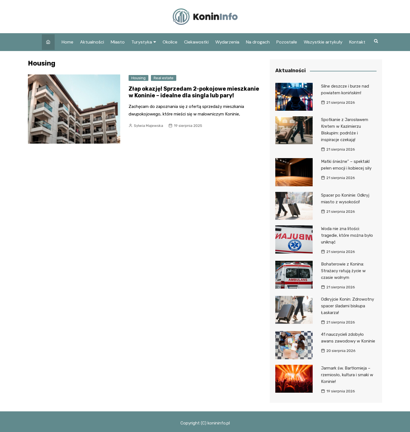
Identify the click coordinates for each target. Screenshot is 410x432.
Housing (138, 78)
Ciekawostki (196, 42)
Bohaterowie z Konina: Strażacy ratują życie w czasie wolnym (343, 271)
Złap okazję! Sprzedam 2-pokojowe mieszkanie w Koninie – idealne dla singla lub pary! (194, 92)
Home (67, 42)
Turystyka (141, 42)
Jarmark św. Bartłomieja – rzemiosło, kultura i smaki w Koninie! (347, 375)
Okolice (170, 42)
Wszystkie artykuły (323, 42)
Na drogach (258, 42)
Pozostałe (286, 42)
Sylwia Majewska (148, 126)
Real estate (163, 78)
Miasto (118, 42)
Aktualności (92, 42)
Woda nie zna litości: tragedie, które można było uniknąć (347, 235)
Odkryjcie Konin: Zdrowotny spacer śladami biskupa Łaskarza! (347, 306)
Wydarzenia (227, 42)
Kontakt (357, 42)
